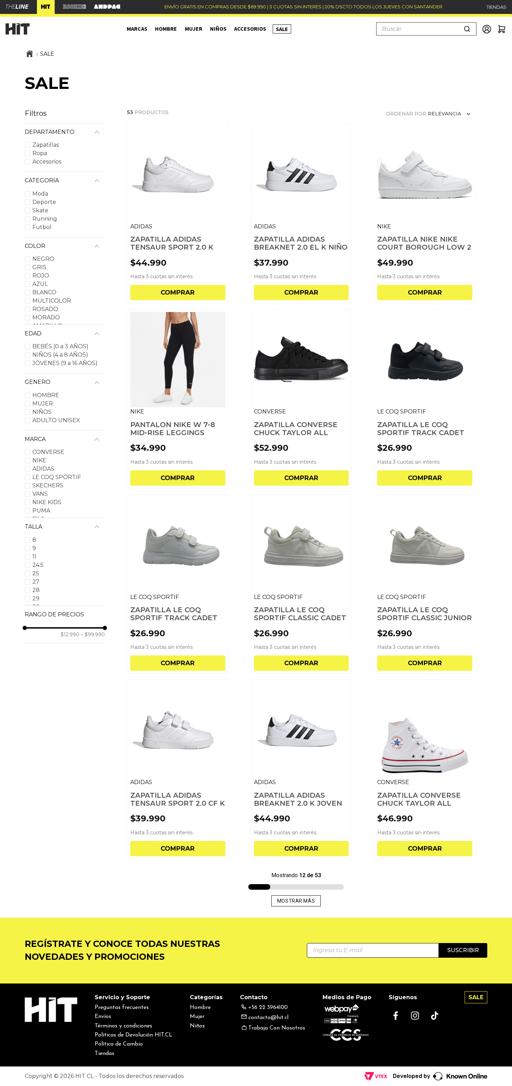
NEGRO (43, 259)
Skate (40, 210)
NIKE (39, 460)
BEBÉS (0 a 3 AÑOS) (60, 346)
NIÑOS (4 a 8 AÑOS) (60, 354)
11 (34, 556)
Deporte (44, 202)
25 (35, 573)
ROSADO (45, 309)
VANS (40, 494)
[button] (65, 132)
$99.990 (93, 634)
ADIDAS (43, 468)
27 (35, 581)
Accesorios (46, 161)
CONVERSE (48, 452)
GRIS (39, 267)
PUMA (41, 510)
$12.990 (70, 634)
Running (44, 218)
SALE (47, 54)
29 (35, 598)
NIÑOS (42, 412)
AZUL (40, 284)
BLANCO (44, 292)
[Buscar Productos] (467, 29)
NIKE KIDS (46, 502)
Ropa (39, 153)
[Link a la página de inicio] (29, 54)
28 (36, 590)
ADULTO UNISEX (56, 420)
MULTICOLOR (51, 300)
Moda (40, 193)
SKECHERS (47, 485)
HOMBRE (45, 395)
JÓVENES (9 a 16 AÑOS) (65, 363)
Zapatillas (45, 145)
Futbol (42, 227)
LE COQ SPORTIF (56, 477)
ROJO (40, 275)
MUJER (42, 403)
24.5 (38, 565)
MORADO (46, 317)
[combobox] (426, 29)
